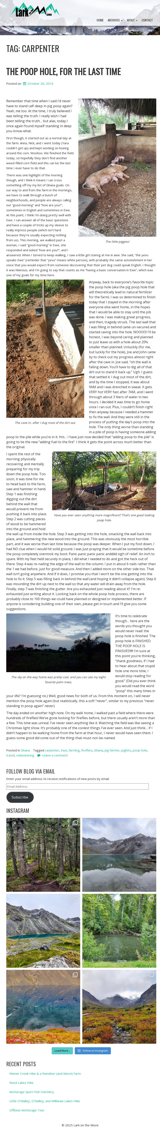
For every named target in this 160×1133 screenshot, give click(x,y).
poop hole (140, 750)
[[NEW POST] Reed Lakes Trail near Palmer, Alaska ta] (43, 931)
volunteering (25, 755)
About (131, 20)
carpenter (52, 750)
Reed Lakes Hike (21, 1083)
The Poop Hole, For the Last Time (63, 71)
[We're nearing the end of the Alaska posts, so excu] (119, 855)
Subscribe (20, 797)
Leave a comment (55, 755)
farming (74, 750)
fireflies (86, 750)
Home (100, 20)
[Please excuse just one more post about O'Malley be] (43, 1007)
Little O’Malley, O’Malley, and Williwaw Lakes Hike (44, 1101)
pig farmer (112, 750)
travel (10, 755)
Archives (114, 20)
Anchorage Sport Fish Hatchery (31, 1092)
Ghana (25, 750)
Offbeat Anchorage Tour (26, 1110)
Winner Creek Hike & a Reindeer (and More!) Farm (45, 1073)
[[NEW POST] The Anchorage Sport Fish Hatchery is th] (119, 931)
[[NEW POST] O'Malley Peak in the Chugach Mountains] (119, 1007)
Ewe (64, 750)
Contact (147, 20)
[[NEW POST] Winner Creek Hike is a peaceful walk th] (43, 855)
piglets (126, 750)
